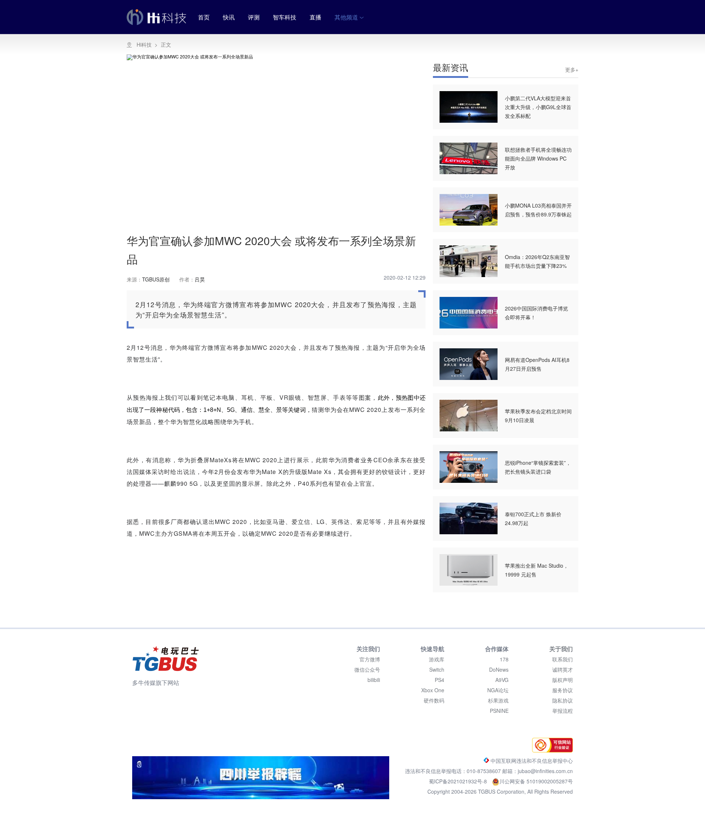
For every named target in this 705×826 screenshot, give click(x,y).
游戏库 (436, 659)
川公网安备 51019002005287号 (536, 781)
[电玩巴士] (165, 658)
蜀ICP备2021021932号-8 (458, 781)
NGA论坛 (498, 690)
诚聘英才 (562, 669)
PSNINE (499, 710)
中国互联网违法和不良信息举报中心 (531, 760)
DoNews (499, 669)
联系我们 (562, 659)
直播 (315, 17)
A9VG (502, 679)
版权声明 (562, 679)
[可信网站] (550, 750)
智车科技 (284, 17)
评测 (254, 17)
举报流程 (562, 710)
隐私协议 (562, 700)
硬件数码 (434, 700)
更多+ (571, 69)
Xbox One (432, 690)
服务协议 (562, 690)
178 (504, 659)
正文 (166, 44)
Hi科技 (144, 44)
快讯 (229, 17)
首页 (204, 17)
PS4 (439, 679)
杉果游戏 (498, 700)
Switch (436, 669)
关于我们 (561, 648)
